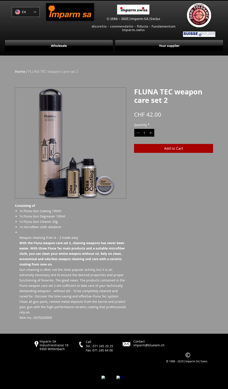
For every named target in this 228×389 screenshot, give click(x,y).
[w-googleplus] (120, 380)
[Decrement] (137, 133)
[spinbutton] (144, 133)
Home (20, 71)
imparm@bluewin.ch (149, 345)
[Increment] (151, 133)
